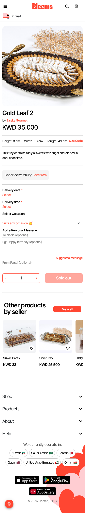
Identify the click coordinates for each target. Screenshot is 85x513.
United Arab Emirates (40, 462)
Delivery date (12, 190)
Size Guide (76, 141)
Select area (39, 175)
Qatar (12, 462)
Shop (7, 396)
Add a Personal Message (19, 230)
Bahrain (64, 453)
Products (11, 408)
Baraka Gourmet (17, 120)
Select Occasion (13, 214)
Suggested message (69, 258)
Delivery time (12, 202)
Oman (68, 462)
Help (6, 433)
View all (67, 309)
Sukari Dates (11, 358)
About (8, 421)
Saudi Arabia (40, 453)
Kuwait (17, 453)
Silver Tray (46, 358)
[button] (5, 6)
